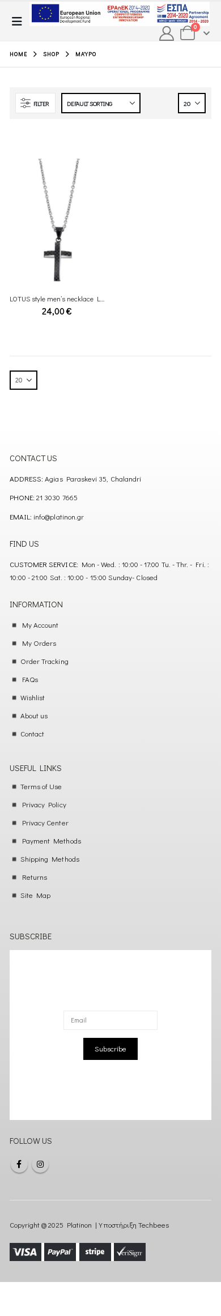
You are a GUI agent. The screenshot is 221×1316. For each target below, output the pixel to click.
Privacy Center (45, 822)
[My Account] (167, 33)
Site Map (35, 895)
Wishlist (32, 697)
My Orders (39, 643)
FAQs (30, 679)
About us (34, 715)
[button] (20, 21)
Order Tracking (44, 661)
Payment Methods (51, 840)
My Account (40, 624)
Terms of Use (41, 786)
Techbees (153, 1224)
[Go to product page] (57, 222)
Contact (32, 733)
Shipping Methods (49, 858)
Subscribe (110, 1048)
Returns (34, 876)
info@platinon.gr (58, 516)
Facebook (19, 1164)
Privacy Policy (44, 804)
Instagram (40, 1164)
